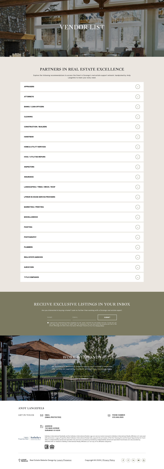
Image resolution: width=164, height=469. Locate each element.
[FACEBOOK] (123, 460)
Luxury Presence (64, 460)
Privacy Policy (100, 325)
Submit (107, 317)
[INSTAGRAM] (128, 460)
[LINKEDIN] (133, 460)
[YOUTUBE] (138, 460)
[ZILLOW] (144, 460)
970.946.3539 (117, 417)
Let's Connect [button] (82, 379)
